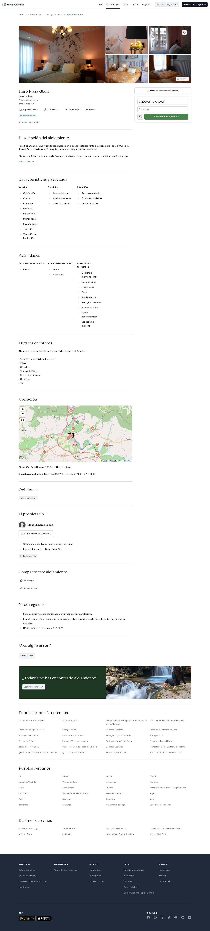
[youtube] (176, 918)
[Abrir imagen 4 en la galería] (126, 69)
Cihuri (21, 787)
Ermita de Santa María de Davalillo (166, 752)
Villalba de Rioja (69, 782)
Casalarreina (68, 787)
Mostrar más (25, 161)
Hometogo (164, 869)
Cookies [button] (128, 881)
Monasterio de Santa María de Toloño (167, 746)
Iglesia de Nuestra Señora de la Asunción (38, 752)
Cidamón (110, 799)
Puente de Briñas (26, 741)
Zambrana (23, 804)
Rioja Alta (66, 834)
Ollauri (153, 776)
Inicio (100, 4)
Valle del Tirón (25, 834)
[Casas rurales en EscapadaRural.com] (13, 4)
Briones (109, 787)
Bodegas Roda (156, 735)
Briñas (65, 776)
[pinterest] (182, 918)
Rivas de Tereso (113, 793)
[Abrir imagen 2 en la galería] (126, 40)
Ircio (152, 799)
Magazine (146, 4)
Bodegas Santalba (114, 746)
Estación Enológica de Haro (32, 729)
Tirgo (152, 793)
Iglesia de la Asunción (29, 746)
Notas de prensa (27, 875)
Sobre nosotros (27, 869)
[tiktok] (169, 918)
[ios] (44, 918)
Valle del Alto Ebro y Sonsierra (120, 834)
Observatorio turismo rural (33, 881)
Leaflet (105, 461)
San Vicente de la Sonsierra (75, 793)
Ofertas (135, 4)
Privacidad (129, 875)
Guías (125, 4)
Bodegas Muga (69, 729)
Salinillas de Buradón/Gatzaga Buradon (168, 787)
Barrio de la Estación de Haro (163, 729)
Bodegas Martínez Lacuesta (75, 741)
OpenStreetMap (125, 461)
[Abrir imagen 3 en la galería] (170, 40)
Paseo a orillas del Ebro (161, 741)
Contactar (24, 887)
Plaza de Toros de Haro (73, 735)
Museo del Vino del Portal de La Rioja (79, 746)
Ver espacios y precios (166, 116)
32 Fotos (184, 79)
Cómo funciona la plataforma (139, 892)
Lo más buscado (97, 881)
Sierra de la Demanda (116, 828)
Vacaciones (95, 875)
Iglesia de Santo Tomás (73, 752)
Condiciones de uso (134, 869)
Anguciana (111, 782)
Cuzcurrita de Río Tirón (160, 804)
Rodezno (154, 782)
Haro (21, 776)
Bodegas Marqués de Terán (119, 741)
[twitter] (162, 918)
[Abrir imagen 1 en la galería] (62, 54)
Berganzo (66, 804)
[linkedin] (189, 918)
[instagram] (155, 918)
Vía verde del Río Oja (28, 828)
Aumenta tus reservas (65, 869)
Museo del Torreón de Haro (31, 720)
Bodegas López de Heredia (118, 735)
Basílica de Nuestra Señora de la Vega (167, 720)
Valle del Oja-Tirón (158, 834)
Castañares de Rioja (115, 804)
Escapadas (94, 869)
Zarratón (23, 793)
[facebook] (148, 918)
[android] (27, 918)
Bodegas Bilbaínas (114, 729)
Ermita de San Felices (116, 752)
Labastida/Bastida (27, 782)
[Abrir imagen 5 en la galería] (170, 69)
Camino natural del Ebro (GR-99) (165, 828)
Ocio (21, 799)
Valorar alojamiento (28, 498)
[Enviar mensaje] (140, 117)
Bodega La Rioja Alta (28, 735)
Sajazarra (66, 799)
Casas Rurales (112, 4)
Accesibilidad (130, 887)
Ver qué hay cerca (29, 100)
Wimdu (162, 875)
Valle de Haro (68, 828)
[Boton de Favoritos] (184, 32)
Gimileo (109, 776)
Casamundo (165, 881)
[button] (68, 439)
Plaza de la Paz (69, 720)
